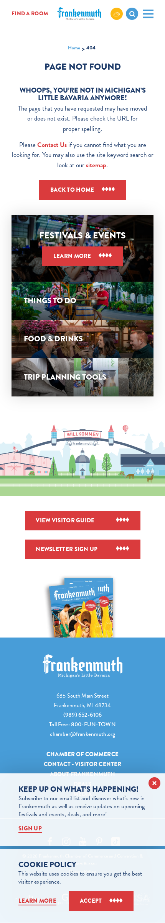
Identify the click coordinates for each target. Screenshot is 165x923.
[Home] (82, 666)
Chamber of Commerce (82, 754)
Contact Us (52, 145)
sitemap (96, 165)
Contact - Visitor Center (83, 764)
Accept (91, 901)
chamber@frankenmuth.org (82, 734)
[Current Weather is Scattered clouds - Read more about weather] (117, 13)
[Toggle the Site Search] (132, 14)
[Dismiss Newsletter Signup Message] (154, 783)
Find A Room (30, 13)
